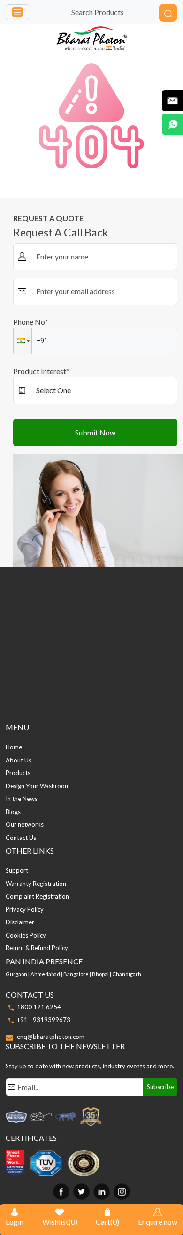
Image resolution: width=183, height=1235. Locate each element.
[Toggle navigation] (17, 12)
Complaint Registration (37, 896)
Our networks (25, 824)
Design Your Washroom (38, 786)
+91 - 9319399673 (43, 1019)
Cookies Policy (26, 935)
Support (17, 870)
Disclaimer (20, 922)
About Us (18, 760)
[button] (22, 341)
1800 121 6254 (39, 1007)
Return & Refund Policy (37, 948)
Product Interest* (41, 370)
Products (18, 773)
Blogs (13, 812)
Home (14, 747)
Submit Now (95, 432)
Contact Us (21, 837)
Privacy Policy (25, 909)
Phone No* (30, 321)
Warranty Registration (36, 883)
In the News (22, 798)
